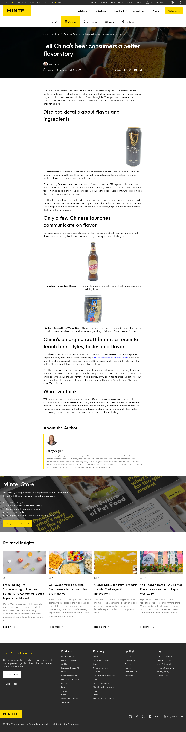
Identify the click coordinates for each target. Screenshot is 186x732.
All (56, 22)
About (93, 2)
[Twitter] (143, 716)
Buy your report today (16, 523)
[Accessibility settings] (172, 2)
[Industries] (107, 11)
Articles (72, 22)
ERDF (95, 679)
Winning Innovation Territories (70, 700)
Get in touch (174, 11)
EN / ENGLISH (156, 2)
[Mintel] (17, 10)
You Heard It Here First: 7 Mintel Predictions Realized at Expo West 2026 (161, 589)
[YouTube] (156, 716)
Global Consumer (69, 660)
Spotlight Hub (131, 671)
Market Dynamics (69, 675)
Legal (160, 651)
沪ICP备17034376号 (60, 724)
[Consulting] (145, 11)
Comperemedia (100, 668)
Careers (96, 664)
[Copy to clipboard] (141, 70)
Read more (9, 627)
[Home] (44, 34)
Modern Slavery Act (166, 668)
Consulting (138, 11)
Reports (64, 683)
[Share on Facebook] (124, 70)
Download (32, 2)
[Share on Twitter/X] (130, 70)
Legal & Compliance (166, 664)
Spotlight (119, 11)
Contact (103, 2)
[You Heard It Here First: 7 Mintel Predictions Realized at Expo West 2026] (161, 562)
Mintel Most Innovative (103, 687)
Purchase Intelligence (71, 679)
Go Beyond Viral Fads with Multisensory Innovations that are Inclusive (68, 589)
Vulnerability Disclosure (103, 698)
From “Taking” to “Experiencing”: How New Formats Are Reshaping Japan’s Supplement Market (23, 591)
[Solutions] (88, 11)
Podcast (130, 22)
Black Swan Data (101, 660)
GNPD (64, 664)
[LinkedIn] (150, 716)
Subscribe (10, 674)
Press (112, 2)
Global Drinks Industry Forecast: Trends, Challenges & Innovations (115, 589)
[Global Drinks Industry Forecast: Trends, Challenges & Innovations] (115, 562)
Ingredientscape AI (70, 668)
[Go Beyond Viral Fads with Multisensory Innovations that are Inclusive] (70, 562)
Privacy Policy (163, 671)
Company (98, 651)
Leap (63, 671)
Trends (64, 691)
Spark (63, 687)
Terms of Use (162, 675)
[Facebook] (136, 716)
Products (66, 651)
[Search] (181, 2)
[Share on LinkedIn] (135, 70)
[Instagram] (130, 716)
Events (121, 2)
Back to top (12, 684)
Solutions (82, 11)
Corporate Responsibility (104, 675)
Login (138, 2)
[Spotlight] (125, 11)
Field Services (67, 656)
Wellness (65, 694)
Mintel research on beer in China (111, 357)
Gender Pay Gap (164, 660)
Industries (101, 11)
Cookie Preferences (166, 656)
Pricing (156, 11)
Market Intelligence (102, 683)
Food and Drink (71, 34)
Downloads (92, 22)
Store (129, 2)
